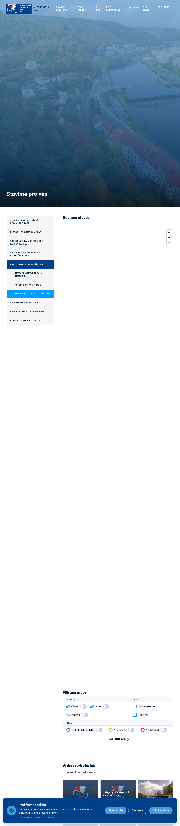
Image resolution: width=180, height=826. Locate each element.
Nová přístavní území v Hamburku (28, 274)
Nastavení (137, 810)
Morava (75, 714)
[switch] (83, 706)
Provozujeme (147, 706)
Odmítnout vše (161, 810)
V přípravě (120, 729)
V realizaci (152, 729)
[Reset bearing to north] (169, 242)
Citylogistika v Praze (28, 285)
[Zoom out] (169, 237)
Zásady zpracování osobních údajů (48, 817)
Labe (98, 706)
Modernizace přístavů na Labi (32, 294)
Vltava (74, 706)
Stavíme (143, 714)
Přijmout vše (115, 810)
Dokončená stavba (83, 729)
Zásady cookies (25, 817)
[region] (118, 455)
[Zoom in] (169, 232)
